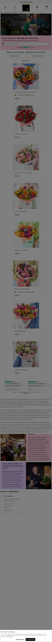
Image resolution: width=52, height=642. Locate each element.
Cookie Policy (10, 636)
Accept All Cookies (30, 639)
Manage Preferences (20, 639)
